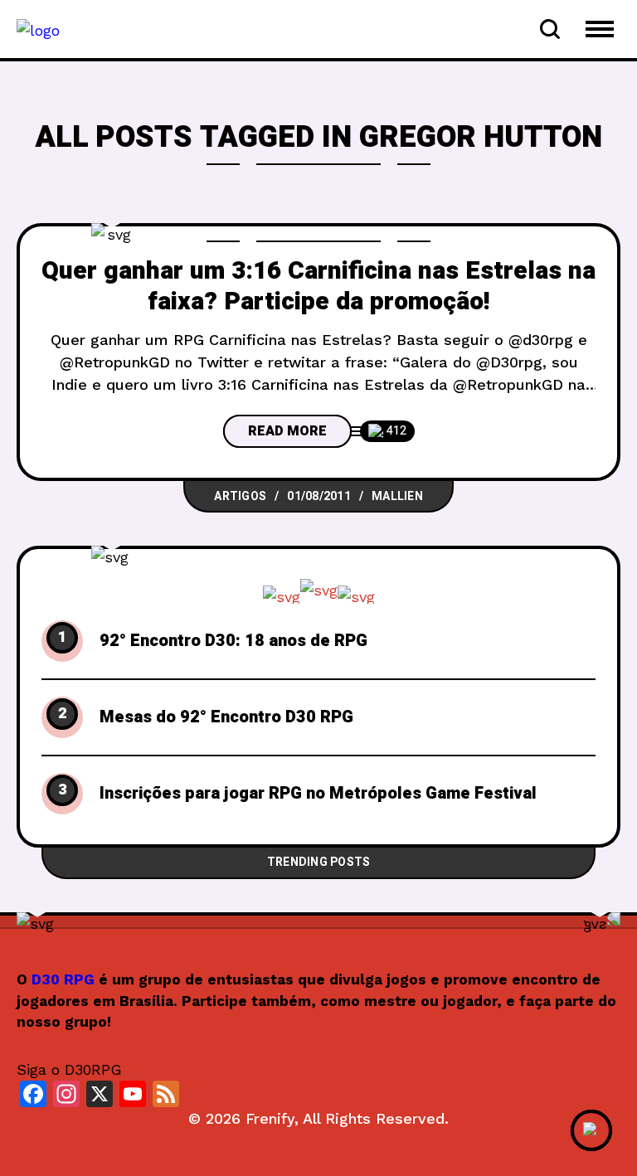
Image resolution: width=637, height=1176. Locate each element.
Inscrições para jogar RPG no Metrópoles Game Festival (318, 793)
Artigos (240, 496)
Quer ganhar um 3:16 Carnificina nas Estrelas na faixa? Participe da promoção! (318, 286)
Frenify (270, 1118)
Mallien (397, 496)
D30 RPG (63, 979)
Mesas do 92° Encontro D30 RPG (226, 717)
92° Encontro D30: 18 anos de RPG (233, 641)
